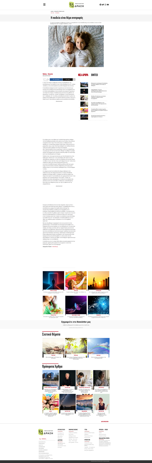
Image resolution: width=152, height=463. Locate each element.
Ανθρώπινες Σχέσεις (73, 432)
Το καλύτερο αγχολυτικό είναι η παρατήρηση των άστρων (98, 116)
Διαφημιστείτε (42, 446)
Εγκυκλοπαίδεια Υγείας (89, 432)
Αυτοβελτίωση (81, 387)
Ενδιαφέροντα (101, 387)
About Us (41, 445)
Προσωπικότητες (102, 434)
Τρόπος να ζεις (61, 11)
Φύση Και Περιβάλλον (89, 450)
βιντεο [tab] (94, 75)
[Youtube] (108, 5)
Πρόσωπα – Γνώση (103, 429)
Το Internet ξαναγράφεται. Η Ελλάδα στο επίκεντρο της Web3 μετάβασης (76, 317)
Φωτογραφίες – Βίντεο (73, 442)
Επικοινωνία (41, 451)
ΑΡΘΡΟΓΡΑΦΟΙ (42, 443)
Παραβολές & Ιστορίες (73, 437)
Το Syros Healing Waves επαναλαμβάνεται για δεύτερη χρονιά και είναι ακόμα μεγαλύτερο (84, 414)
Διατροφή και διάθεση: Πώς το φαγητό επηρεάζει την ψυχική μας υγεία (53, 317)
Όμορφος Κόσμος (73, 429)
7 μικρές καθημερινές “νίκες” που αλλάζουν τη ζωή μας (76, 292)
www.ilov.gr (55, 246)
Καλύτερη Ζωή (67, 387)
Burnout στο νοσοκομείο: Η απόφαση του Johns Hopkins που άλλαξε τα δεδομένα (99, 84)
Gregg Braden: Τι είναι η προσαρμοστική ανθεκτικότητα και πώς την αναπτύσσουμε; (99, 91)
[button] (44, 4)
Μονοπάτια (60, 436)
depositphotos (42, 442)
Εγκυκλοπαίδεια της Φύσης (89, 445)
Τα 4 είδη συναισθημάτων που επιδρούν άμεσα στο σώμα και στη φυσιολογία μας (98, 104)
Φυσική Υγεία (87, 437)
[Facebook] (100, 5)
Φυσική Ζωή (87, 440)
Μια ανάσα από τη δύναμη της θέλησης (53, 357)
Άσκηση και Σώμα (88, 443)
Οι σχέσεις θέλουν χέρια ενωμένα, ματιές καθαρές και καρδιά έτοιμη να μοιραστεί (99, 110)
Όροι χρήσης (41, 448)
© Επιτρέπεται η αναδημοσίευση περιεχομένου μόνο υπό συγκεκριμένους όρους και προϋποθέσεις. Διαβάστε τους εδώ (46, 456)
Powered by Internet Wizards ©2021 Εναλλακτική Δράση (100, 461)
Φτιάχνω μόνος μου (88, 448)
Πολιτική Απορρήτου (43, 450)
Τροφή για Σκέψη (102, 435)
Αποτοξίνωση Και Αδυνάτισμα (61, 444)
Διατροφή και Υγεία (62, 445)
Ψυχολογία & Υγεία (88, 435)
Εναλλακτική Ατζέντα (104, 438)
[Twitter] (103, 5)
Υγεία (85, 429)
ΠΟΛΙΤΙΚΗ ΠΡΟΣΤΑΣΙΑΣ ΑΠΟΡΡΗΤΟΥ (76, 327)
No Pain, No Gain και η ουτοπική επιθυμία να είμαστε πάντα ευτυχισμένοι (98, 97)
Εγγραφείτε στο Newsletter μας (76, 322)
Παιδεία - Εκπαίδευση (55, 11)
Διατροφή (60, 440)
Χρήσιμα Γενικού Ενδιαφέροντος (50, 387)
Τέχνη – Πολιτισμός (73, 440)
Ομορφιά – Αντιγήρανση (89, 447)
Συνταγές (60, 447)
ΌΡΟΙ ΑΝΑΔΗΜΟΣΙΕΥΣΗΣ (44, 453)
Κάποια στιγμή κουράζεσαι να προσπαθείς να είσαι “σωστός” (101, 414)
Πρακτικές (53, 355)
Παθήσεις (86, 434)
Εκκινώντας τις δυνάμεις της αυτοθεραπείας (98, 357)
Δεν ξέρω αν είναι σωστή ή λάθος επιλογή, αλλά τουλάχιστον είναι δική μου (53, 292)
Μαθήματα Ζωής (72, 435)
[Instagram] (105, 5)
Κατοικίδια (71, 434)
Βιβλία (50, 411)
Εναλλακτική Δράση (46, 75)
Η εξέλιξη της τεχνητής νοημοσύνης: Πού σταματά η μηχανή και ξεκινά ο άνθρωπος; (98, 317)
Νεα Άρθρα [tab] (83, 75)
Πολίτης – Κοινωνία (73, 439)
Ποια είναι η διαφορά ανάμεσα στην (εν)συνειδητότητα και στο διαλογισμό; (76, 358)
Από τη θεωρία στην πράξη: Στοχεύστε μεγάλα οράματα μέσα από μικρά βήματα (98, 292)
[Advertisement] (59, 120)
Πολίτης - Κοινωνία (48, 74)
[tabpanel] (93, 100)
